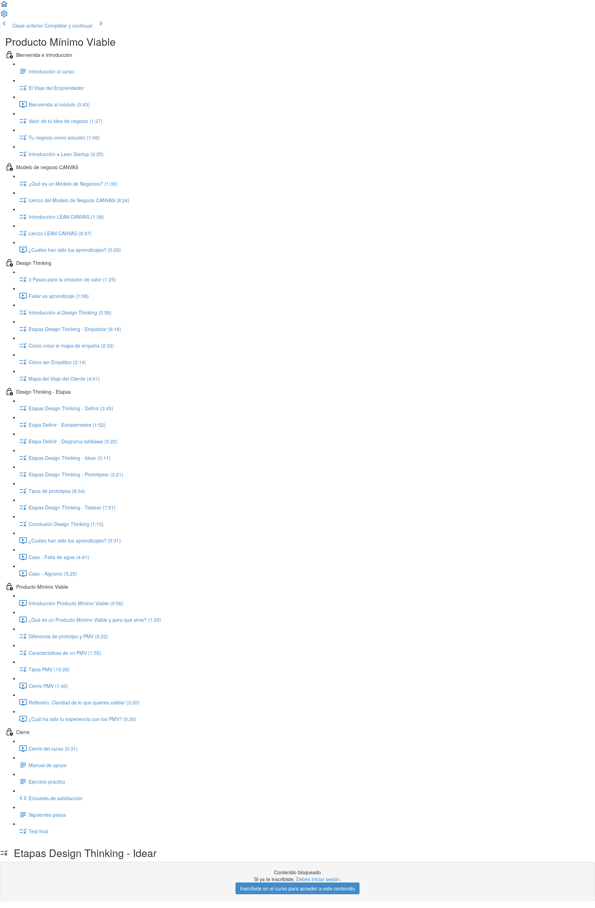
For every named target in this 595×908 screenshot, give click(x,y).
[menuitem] (4, 15)
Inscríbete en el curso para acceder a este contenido (297, 888)
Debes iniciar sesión (318, 879)
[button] (4, 6)
